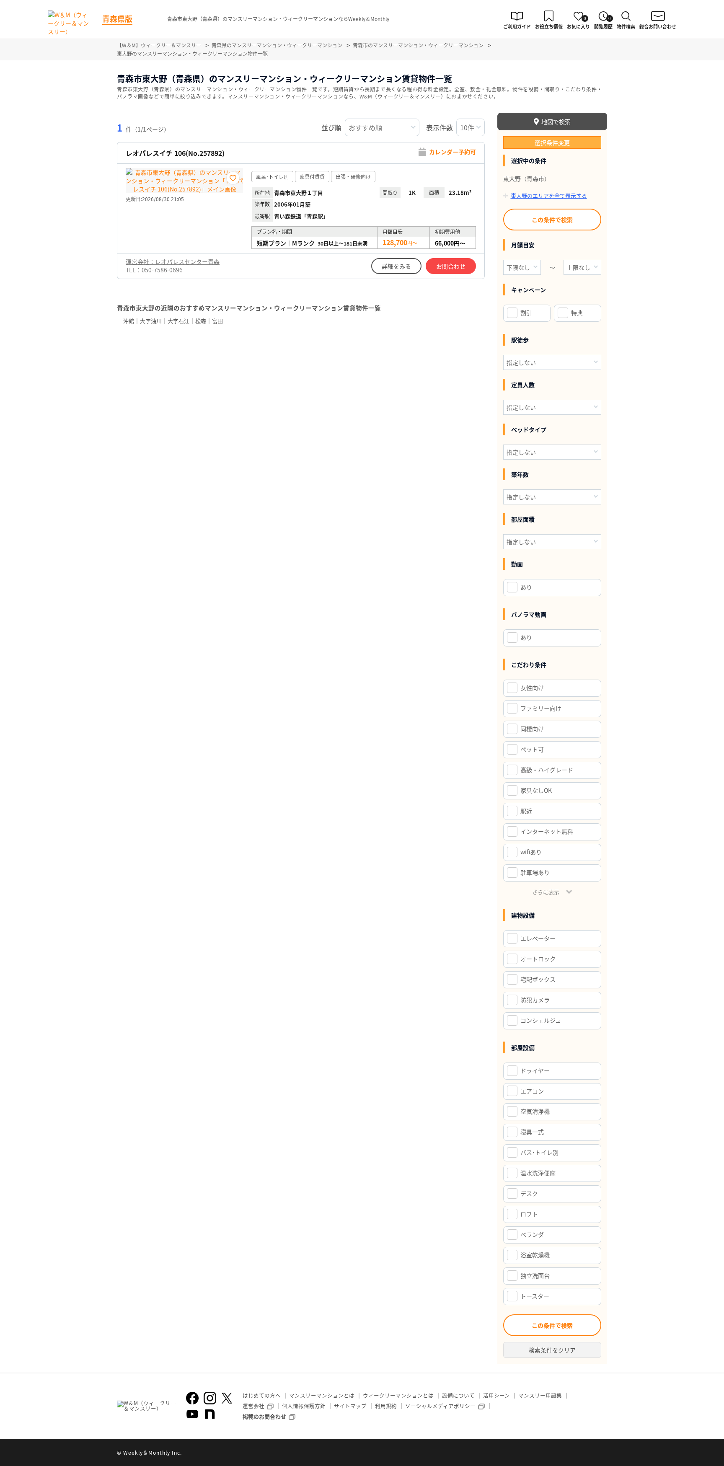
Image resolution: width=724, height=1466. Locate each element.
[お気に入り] (233, 178)
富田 (217, 321)
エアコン (532, 1091)
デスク (529, 1193)
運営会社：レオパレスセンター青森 (173, 261)
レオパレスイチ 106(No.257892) (175, 153)
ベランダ (532, 1234)
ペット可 (532, 749)
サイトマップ (350, 1406)
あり (526, 587)
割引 (526, 312)
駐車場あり (535, 872)
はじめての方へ (262, 1395)
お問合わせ (450, 266)
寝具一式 (532, 1131)
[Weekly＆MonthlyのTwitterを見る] (226, 1398)
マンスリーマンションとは (321, 1395)
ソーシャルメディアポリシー (440, 1406)
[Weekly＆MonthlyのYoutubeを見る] (192, 1414)
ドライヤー (535, 1070)
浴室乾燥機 (535, 1255)
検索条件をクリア (552, 1350)
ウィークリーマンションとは (398, 1395)
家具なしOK (536, 790)
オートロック (538, 958)
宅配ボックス (538, 979)
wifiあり (531, 852)
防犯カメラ (535, 999)
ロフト (529, 1214)
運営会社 (253, 1406)
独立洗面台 (535, 1275)
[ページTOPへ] (601, 1453)
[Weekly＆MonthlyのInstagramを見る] (210, 1398)
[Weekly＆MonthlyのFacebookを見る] (192, 1398)
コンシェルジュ (540, 1020)
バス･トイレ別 (539, 1152)
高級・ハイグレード (546, 769)
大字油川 (151, 321)
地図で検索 (556, 121)
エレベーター (538, 938)
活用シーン (496, 1395)
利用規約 (386, 1406)
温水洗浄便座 (538, 1173)
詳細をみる (396, 266)
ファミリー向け (540, 708)
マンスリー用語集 (540, 1395)
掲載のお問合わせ (264, 1416)
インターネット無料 (546, 831)
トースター (534, 1296)
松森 (200, 321)
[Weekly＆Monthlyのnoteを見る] (210, 1414)
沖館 (128, 321)
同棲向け (532, 728)
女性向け (532, 687)
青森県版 (117, 18)
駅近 (526, 811)
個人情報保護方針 (304, 1406)
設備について (458, 1395)
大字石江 (178, 321)
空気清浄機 (535, 1111)
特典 (577, 312)
